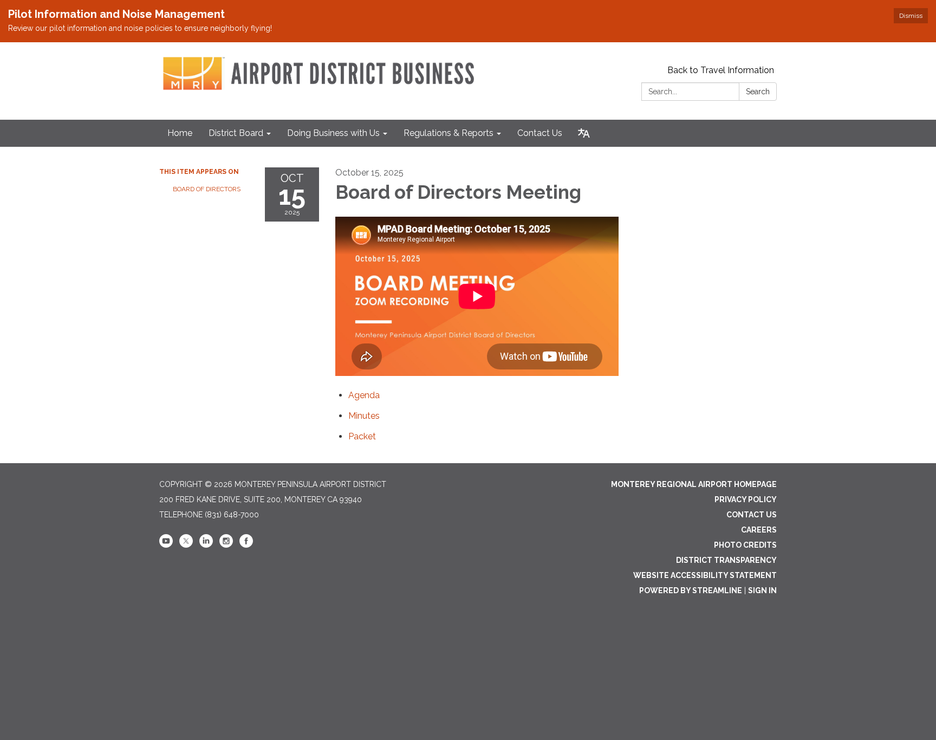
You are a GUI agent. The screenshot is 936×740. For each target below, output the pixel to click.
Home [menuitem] (179, 133)
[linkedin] (206, 545)
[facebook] (246, 545)
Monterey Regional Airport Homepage (694, 484)
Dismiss (910, 16)
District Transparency (726, 560)
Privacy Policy (745, 499)
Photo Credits (745, 545)
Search (758, 91)
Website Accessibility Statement (705, 575)
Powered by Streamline (690, 590)
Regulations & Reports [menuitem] (448, 133)
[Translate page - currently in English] (583, 133)
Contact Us (751, 514)
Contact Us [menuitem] (539, 133)
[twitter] (186, 545)
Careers (759, 529)
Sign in (762, 590)
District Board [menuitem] (236, 133)
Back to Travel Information (720, 70)
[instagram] (226, 545)
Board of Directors (206, 189)
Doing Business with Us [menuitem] (333, 133)
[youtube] (166, 545)
